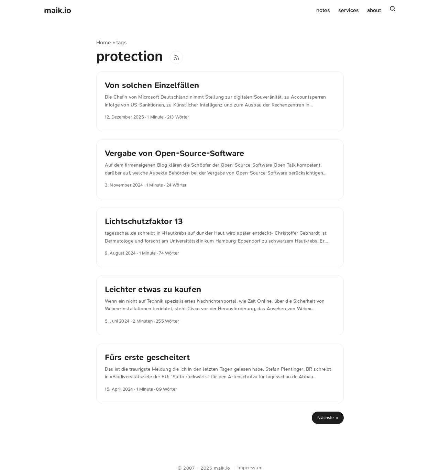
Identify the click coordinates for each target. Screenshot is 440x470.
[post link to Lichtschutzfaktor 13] (220, 237)
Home (103, 42)
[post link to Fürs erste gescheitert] (220, 373)
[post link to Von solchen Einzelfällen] (220, 101)
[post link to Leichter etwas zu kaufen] (220, 305)
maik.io (57, 10)
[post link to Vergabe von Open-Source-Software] (220, 169)
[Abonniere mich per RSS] (176, 57)
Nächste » (327, 417)
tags (121, 42)
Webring (220, 459)
